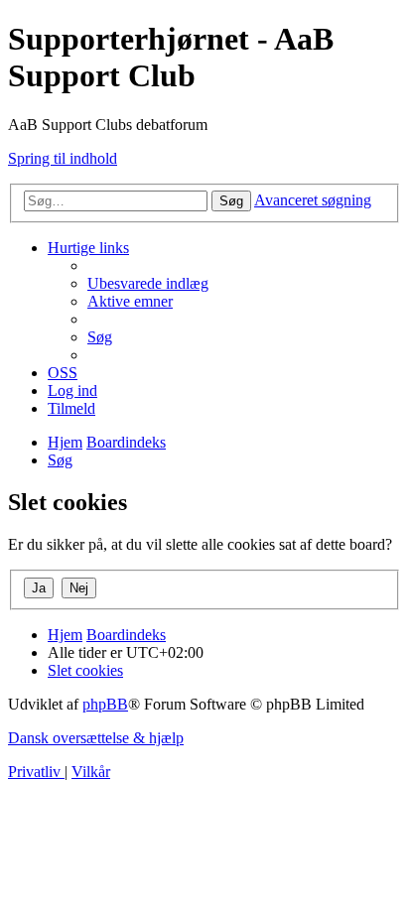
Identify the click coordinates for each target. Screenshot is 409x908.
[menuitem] (147, 283)
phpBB (105, 704)
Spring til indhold (62, 158)
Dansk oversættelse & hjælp (96, 737)
